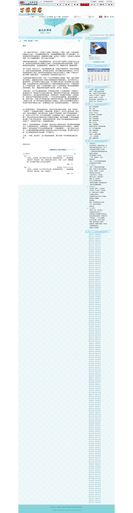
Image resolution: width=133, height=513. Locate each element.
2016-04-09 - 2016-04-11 (95, 385)
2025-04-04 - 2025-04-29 (95, 259)
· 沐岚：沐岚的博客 (93, 116)
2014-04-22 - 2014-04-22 (95, 431)
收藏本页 (111, 35)
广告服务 (94, 1)
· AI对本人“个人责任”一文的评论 (96, 95)
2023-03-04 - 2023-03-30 (95, 295)
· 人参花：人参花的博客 (94, 134)
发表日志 (43, 16)
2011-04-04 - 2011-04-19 (95, 488)
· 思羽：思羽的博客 (93, 107)
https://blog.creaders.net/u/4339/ (97, 35)
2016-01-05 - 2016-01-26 (95, 390)
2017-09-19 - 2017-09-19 (95, 357)
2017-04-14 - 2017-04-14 (95, 365)
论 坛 (93, 4)
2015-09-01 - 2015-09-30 (95, 398)
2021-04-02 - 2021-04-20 (95, 330)
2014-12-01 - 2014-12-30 (95, 416)
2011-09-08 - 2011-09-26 (95, 478)
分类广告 (102, 4)
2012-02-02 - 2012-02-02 (95, 473)
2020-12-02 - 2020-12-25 (95, 338)
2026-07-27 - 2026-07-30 (95, 236)
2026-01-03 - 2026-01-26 (95, 242)
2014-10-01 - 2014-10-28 (95, 420)
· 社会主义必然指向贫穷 (95, 180)
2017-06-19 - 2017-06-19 (95, 363)
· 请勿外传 (91, 206)
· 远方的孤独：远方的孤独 (95, 114)
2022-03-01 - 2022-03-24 (95, 308)
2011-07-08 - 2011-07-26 (95, 482)
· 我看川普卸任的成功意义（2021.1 (98, 147)
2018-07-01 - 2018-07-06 (95, 349)
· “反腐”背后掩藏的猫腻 (95, 184)
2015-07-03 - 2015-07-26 (95, 402)
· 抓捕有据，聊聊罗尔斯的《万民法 (98, 223)
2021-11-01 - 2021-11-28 (95, 316)
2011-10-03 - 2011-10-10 (95, 476)
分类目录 (92, 141)
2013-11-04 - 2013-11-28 (95, 439)
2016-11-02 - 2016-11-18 (95, 373)
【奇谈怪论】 (92, 186)
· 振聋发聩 (91, 200)
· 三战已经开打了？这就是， (96, 175)
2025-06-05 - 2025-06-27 (95, 255)
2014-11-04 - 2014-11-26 (95, 418)
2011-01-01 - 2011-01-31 (95, 494)
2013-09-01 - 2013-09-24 (95, 443)
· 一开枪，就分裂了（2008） (96, 157)
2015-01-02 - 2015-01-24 (95, 414)
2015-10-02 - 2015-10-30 (95, 396)
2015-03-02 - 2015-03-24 (95, 410)
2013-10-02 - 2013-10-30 (95, 441)
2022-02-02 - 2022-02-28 (95, 310)
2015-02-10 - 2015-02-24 (95, 412)
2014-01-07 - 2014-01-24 (95, 435)
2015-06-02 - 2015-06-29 (95, 404)
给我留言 (66, 16)
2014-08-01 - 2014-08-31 (95, 424)
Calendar (92, 65)
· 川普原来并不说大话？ (95, 212)
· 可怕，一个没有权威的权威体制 (97, 161)
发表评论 (73, 149)
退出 (113, 16)
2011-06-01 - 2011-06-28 (95, 484)
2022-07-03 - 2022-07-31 (95, 300)
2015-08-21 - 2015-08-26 (95, 400)
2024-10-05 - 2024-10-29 (95, 271)
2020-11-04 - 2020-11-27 (95, 340)
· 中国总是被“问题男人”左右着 (96, 149)
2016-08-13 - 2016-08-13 (95, 377)
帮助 (108, 16)
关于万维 (109, 1)
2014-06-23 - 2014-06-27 (95, 428)
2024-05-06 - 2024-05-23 (95, 275)
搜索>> (33, 16)
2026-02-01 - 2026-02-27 (95, 240)
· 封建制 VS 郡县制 (94, 227)
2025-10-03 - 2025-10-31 (95, 248)
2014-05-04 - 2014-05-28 (95, 429)
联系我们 (101, 1)
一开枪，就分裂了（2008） (31, 41)
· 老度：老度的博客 (93, 120)
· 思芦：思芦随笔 (92, 132)
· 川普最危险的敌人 (94, 225)
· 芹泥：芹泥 (91, 108)
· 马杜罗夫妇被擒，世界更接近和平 (98, 182)
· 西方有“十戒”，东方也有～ (95, 101)
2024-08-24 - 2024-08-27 (95, 273)
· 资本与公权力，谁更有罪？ (96, 177)
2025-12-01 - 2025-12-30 (95, 244)
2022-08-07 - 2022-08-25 (95, 299)
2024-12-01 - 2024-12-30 (95, 267)
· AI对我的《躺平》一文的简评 (96, 89)
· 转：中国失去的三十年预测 (96, 192)
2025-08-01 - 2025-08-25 (95, 252)
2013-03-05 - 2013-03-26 (95, 455)
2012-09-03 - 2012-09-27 (95, 465)
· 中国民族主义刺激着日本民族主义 (98, 214)
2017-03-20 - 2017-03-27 (95, 367)
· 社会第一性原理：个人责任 (95, 97)
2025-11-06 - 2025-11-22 (95, 246)
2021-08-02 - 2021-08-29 (95, 322)
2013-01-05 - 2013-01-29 (95, 457)
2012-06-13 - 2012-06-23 (95, 471)
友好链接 (92, 104)
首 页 (59, 4)
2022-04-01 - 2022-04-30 (95, 306)
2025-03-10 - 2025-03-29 (95, 261)
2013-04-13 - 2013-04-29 (95, 453)
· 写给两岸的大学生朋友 (95, 163)
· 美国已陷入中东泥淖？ (95, 173)
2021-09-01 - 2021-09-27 (95, 320)
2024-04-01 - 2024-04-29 (95, 277)
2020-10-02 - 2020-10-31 (95, 342)
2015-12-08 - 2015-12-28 (95, 392)
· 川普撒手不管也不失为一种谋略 (97, 196)
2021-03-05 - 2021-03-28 (95, 332)
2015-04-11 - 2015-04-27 (95, 408)
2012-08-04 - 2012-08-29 (95, 467)
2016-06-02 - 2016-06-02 (95, 381)
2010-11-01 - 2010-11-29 (95, 498)
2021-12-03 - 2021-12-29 (95, 314)
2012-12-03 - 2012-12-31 (95, 459)
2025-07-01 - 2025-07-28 (95, 254)
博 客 (85, 4)
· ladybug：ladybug (93, 112)
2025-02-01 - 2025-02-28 (95, 263)
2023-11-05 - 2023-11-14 (95, 283)
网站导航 (74, 507)
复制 (107, 35)
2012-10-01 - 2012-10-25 (95, 463)
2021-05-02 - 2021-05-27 (95, 328)
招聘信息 (69, 507)
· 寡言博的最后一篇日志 (95, 155)
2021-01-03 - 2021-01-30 (95, 336)
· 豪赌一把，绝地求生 (94, 178)
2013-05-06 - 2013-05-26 (95, 451)
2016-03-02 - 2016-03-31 (95, 386)
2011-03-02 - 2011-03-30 (95, 490)
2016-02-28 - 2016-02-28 (95, 388)
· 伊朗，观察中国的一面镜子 (96, 221)
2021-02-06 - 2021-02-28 (95, 334)
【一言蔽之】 (92, 165)
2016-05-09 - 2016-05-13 (95, 383)
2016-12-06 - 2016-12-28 (95, 371)
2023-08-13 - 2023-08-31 (95, 289)
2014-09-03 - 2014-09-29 (95, 422)
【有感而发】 (92, 208)
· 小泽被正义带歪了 (94, 194)
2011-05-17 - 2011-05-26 (95, 486)
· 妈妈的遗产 (92, 159)
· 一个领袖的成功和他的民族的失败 (98, 151)
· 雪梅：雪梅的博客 (93, 130)
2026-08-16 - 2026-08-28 (95, 234)
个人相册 (58, 16)
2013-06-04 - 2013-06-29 (95, 449)
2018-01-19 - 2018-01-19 (95, 353)
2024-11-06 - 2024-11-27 (95, 269)
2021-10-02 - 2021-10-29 (95, 318)
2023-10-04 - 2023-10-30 (95, 285)
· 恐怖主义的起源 (93, 153)
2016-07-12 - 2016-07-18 (95, 379)
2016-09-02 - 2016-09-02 (95, 375)
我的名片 (92, 38)
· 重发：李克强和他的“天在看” (96, 202)
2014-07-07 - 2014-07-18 (95, 426)
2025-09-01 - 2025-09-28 (95, 250)
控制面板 (50, 16)
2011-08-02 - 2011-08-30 (95, 480)
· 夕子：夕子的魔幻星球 (94, 128)
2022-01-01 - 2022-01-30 (95, 312)
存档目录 (92, 231)
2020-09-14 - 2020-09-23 (95, 343)
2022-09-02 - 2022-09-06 (95, 297)
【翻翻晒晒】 (92, 143)
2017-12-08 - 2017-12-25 (95, 355)
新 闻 (67, 4)
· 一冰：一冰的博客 (93, 136)
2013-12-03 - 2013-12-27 (95, 437)
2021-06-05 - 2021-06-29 (95, 326)
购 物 (110, 4)
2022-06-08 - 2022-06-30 (95, 302)
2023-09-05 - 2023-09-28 (95, 287)
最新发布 (92, 87)
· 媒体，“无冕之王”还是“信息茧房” (97, 93)
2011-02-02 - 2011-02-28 (95, 492)
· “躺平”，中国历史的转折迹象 (96, 91)
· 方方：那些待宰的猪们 (95, 204)
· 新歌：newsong (92, 122)
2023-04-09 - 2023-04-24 (95, 293)
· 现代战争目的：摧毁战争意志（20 (97, 99)
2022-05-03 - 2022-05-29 (95, 304)
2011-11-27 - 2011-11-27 (95, 474)
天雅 (28, 156)
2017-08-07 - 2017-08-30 (95, 359)
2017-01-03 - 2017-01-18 (95, 369)
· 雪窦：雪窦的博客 (93, 138)
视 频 (76, 4)
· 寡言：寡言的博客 (93, 110)
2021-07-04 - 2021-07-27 (95, 324)
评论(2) (63, 149)
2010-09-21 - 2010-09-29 (95, 502)
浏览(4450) (52, 149)
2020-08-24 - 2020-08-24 (95, 345)
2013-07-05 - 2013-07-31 (95, 447)
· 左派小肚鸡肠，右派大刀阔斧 (97, 220)
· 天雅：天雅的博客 (93, 124)
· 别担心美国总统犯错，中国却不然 (98, 216)
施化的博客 (45, 30)
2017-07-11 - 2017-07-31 (95, 361)
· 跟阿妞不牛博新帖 (94, 198)
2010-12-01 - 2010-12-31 (95, 496)
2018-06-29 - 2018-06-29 (95, 351)
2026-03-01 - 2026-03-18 (95, 238)
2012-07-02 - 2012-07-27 (95, 469)
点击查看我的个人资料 (98, 61)
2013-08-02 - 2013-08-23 (95, 445)
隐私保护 (80, 507)
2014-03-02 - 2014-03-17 (95, 433)
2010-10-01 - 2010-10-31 (95, 500)
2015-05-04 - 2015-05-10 (95, 406)
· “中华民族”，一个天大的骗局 (96, 218)
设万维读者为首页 (48, 1)
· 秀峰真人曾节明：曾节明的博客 (96, 126)
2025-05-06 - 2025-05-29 (95, 257)
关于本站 (53, 507)
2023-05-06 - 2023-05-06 (95, 291)
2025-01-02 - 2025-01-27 (95, 265)
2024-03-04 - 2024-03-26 (95, 279)
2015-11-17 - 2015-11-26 (95, 394)
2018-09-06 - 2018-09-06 (95, 347)
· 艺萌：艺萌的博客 (93, 118)
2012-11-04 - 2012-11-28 (95, 461)
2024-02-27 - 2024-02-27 (95, 281)
